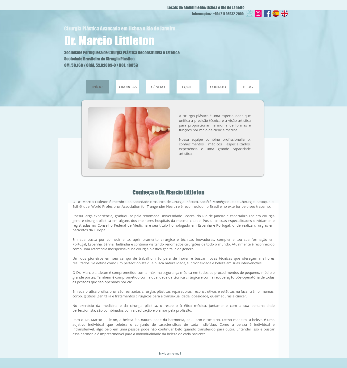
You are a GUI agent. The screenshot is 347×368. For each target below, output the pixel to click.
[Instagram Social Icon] (258, 13)
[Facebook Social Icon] (267, 13)
